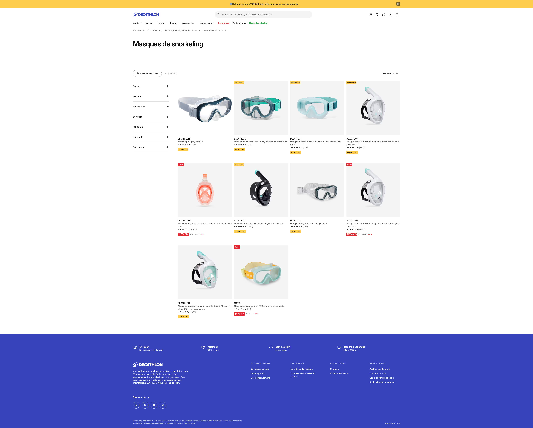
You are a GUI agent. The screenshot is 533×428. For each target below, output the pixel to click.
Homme (148, 23)
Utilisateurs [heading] (297, 363)
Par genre (138, 126)
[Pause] (398, 4)
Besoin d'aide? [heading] (337, 363)
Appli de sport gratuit (380, 369)
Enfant (173, 23)
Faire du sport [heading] (377, 363)
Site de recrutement (260, 378)
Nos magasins (258, 373)
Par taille (137, 96)
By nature (138, 116)
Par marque (139, 106)
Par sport (137, 137)
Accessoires (188, 23)
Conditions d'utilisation (302, 369)
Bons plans (223, 23)
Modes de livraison (339, 373)
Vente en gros (239, 23)
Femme (161, 23)
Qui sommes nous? (260, 369)
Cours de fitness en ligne (382, 378)
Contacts (334, 369)
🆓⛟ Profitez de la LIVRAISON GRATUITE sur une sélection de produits (264, 4)
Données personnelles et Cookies (303, 374)
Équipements (206, 23)
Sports (136, 23)
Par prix (137, 86)
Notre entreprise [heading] (260, 363)
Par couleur (139, 147)
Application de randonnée (382, 382)
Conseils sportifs (378, 373)
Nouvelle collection (258, 23)
